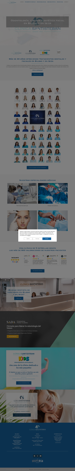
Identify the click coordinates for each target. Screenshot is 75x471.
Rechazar (37, 238)
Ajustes (29, 235)
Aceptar (46, 238)
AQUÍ (48, 232)
